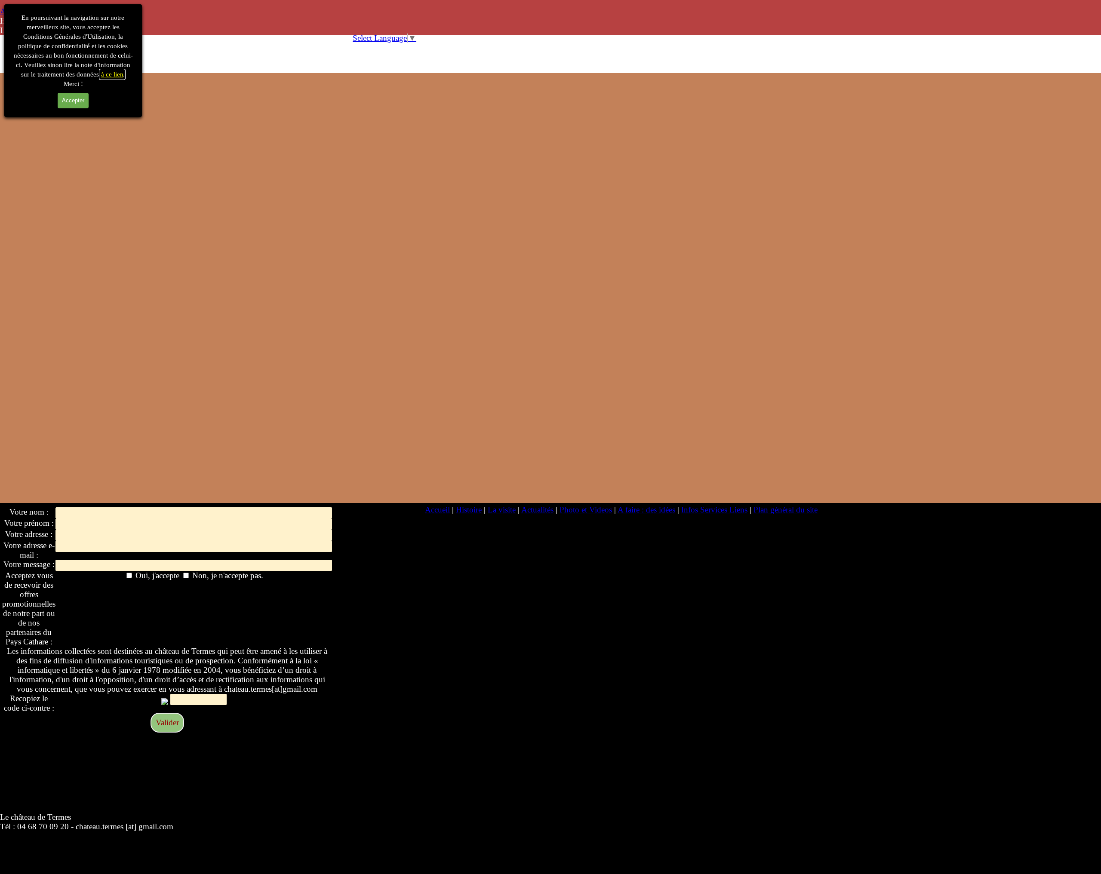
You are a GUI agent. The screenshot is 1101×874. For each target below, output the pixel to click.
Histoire (469, 509)
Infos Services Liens (714, 509)
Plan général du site (785, 509)
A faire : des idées (646, 509)
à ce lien (112, 74)
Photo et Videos (586, 509)
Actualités (537, 509)
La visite (502, 509)
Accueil (437, 509)
